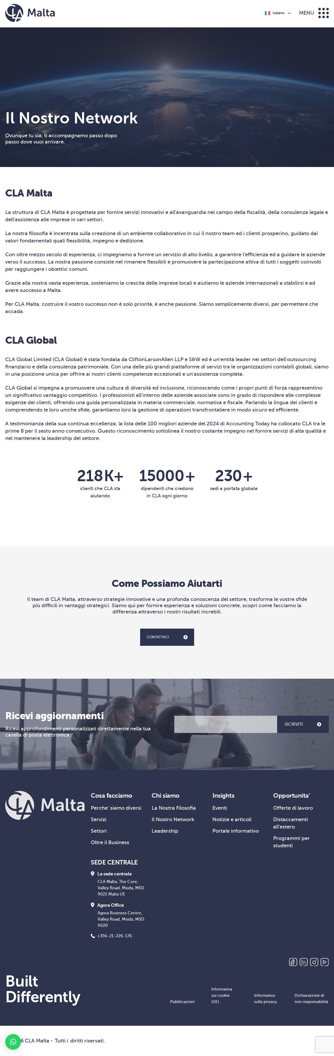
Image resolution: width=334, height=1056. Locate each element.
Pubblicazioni (182, 1002)
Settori (99, 831)
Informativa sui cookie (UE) (221, 995)
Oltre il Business (110, 842)
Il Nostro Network (173, 819)
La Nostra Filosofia (174, 808)
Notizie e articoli (232, 819)
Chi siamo (166, 795)
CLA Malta (37, 1041)
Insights (223, 795)
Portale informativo (235, 831)
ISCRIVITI (294, 724)
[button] (13, 1042)
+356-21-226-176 (114, 936)
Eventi (219, 808)
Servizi (98, 819)
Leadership (165, 831)
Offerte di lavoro (293, 808)
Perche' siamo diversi (116, 808)
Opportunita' (291, 795)
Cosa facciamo (111, 795)
